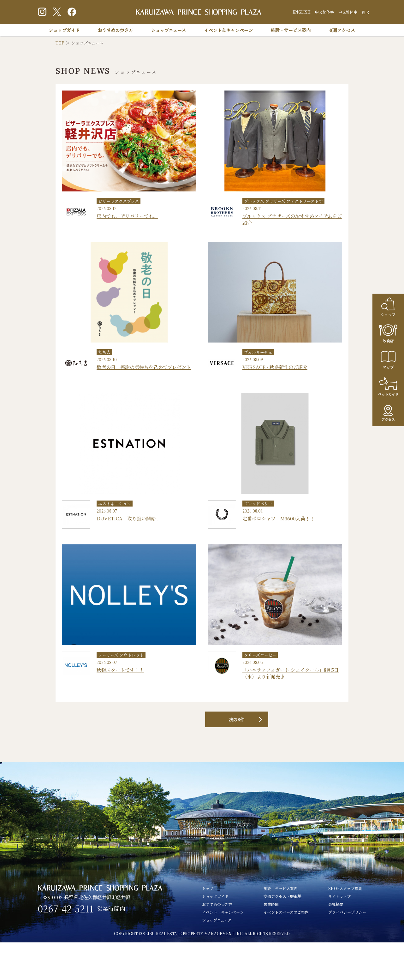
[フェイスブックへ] (72, 12)
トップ (207, 888)
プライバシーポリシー (347, 912)
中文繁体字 (347, 12)
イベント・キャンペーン (223, 912)
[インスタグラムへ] (42, 12)
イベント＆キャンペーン (228, 30)
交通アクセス (342, 30)
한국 (365, 12)
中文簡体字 (324, 12)
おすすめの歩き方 (115, 30)
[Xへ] (57, 12)
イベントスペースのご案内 (286, 912)
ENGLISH (302, 12)
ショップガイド (64, 30)
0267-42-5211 (66, 909)
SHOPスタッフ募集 (345, 888)
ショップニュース (168, 30)
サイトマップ (339, 896)
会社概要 (335, 904)
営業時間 (271, 904)
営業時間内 (111, 908)
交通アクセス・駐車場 (282, 896)
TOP (60, 43)
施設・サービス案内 (291, 30)
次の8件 (237, 719)
